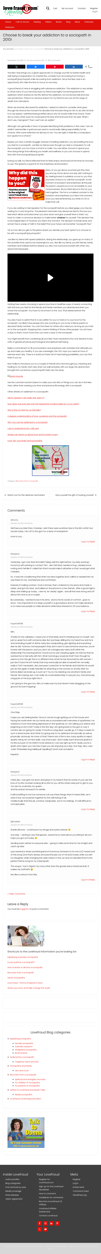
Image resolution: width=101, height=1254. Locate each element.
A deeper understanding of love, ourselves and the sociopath (37, 416)
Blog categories (13, 1183)
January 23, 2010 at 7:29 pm (22, 825)
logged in (24, 909)
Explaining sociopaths (20, 1038)
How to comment (47, 1193)
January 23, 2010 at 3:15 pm (21, 775)
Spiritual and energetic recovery (30, 1079)
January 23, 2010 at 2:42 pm (22, 627)
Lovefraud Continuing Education (25, 1098)
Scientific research (24, 1046)
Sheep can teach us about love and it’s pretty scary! (33, 434)
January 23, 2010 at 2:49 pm (22, 707)
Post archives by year (15, 1187)
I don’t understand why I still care (23, 428)
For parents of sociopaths (27, 1085)
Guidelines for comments (51, 1197)
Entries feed (78, 1187)
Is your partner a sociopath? (21, 962)
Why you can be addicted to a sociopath (28, 422)
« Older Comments (16, 893)
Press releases (12, 1195)
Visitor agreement (14, 1199)
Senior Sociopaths (16, 977)
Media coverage (13, 1191)
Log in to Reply (88, 541)
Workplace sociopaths (26, 1049)
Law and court (22, 1070)
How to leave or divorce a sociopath (25, 967)
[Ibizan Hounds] (15, 376)
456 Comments (54, 60)
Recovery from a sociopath (27, 481)
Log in (95, 11)
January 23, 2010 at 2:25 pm (22, 557)
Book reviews (21, 1053)
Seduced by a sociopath (22, 1057)
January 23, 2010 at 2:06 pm (22, 523)
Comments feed (81, 1191)
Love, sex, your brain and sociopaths (25, 440)
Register (76, 1179)
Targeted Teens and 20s (26, 1061)
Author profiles (12, 1179)
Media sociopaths (23, 1094)
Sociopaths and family (21, 1065)
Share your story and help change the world (29, 988)
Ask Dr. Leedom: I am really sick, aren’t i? (26, 397)
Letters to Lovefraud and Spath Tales (27, 1090)
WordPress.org (80, 1195)
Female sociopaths (24, 1043)
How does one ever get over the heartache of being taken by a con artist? (43, 404)
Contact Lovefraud (48, 1215)
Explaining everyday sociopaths (23, 957)
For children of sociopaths (27, 1082)
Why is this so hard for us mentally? (24, 410)
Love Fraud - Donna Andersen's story (25, 982)
